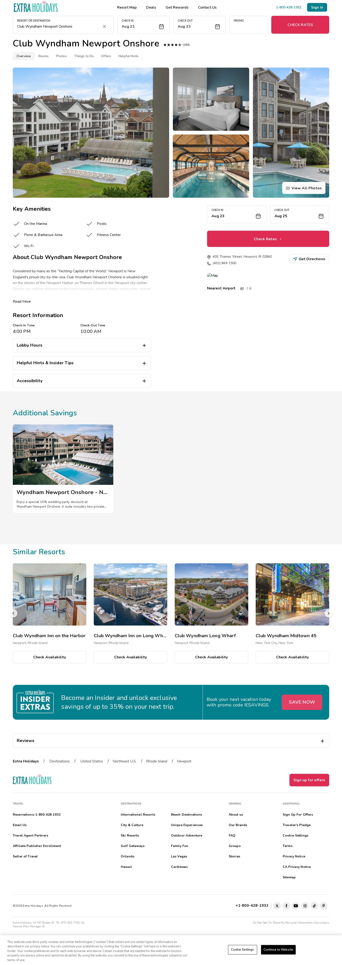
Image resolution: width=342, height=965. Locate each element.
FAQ (232, 835)
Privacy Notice (294, 856)
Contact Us (207, 7)
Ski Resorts (130, 835)
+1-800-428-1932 (253, 905)
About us (236, 814)
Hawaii (126, 867)
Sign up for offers (309, 780)
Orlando (127, 856)
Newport (184, 761)
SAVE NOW (302, 702)
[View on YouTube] (295, 905)
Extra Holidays (26, 761)
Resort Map (127, 7)
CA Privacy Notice (297, 867)
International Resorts (138, 814)
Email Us (20, 825)
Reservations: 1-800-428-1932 (36, 814)
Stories (234, 856)
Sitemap (289, 877)
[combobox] (58, 26)
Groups (235, 846)
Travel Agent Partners (30, 835)
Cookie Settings (242, 950)
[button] (143, 25)
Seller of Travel (25, 856)
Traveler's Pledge (297, 825)
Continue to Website (278, 950)
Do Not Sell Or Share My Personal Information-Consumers (291, 923)
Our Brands (238, 825)
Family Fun (179, 846)
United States (91, 761)
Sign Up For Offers (298, 814)
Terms (287, 846)
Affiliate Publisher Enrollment (37, 846)
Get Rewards (177, 7)
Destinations (59, 761)
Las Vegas (179, 856)
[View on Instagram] (305, 905)
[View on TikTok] (314, 905)
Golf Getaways (132, 846)
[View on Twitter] (277, 905)
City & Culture (132, 825)
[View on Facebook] (286, 905)
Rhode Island (156, 761)
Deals (151, 7)
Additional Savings (45, 413)
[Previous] (13, 613)
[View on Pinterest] (323, 905)
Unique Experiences (187, 825)
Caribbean (179, 867)
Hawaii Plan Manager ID (29, 926)
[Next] (329, 613)
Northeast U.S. (125, 761)
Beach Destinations (186, 814)
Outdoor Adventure (186, 835)
